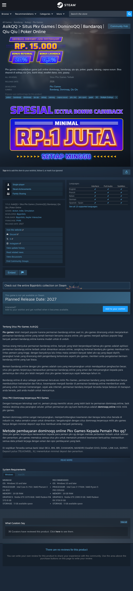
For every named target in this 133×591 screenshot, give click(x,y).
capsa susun (62, 97)
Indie (21, 211)
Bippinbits (21, 214)
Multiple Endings (107, 97)
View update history (15, 248)
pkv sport (82, 97)
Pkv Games (55, 86)
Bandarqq (18, 22)
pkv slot (73, 97)
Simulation (29, 211)
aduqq (43, 97)
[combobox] (98, 14)
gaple (91, 97)
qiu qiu (36, 97)
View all (124, 522)
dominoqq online (106, 406)
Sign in (6, 170)
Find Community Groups (17, 261)
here (58, 531)
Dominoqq (64, 89)
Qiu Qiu (74, 89)
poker (8, 97)
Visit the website (14, 230)
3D (97, 97)
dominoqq (27, 97)
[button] (6, 14)
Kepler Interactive (34, 217)
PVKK (18, 220)
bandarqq (17, 97)
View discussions (14, 256)
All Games (7, 22)
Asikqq (28, 22)
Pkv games (8, 332)
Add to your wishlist (115, 308)
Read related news (15, 252)
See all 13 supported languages (83, 206)
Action (15, 211)
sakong (52, 97)
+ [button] (116, 97)
